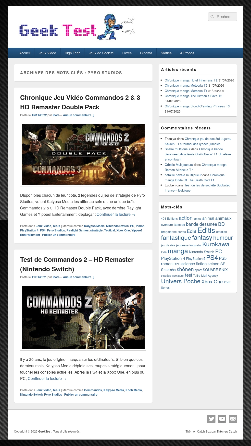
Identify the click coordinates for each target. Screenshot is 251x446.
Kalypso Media (94, 226)
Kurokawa (215, 243)
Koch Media (134, 390)
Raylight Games (77, 230)
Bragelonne (169, 232)
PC (132, 226)
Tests (56, 226)
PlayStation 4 (29, 230)
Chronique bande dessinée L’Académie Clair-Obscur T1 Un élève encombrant (198, 154)
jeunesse (182, 245)
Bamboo (179, 224)
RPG (177, 264)
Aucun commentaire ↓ (78, 115)
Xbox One (123, 230)
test (188, 275)
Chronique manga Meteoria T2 (186, 85)
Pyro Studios (56, 230)
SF (222, 263)
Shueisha (168, 269)
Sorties (166, 52)
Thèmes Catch (227, 431)
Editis (206, 230)
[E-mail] (233, 419)
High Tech (72, 52)
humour (223, 237)
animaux (223, 218)
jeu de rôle (168, 245)
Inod (56, 115)
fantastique (176, 237)
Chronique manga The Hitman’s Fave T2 (193, 95)
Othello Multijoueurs (179, 164)
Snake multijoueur (177, 149)
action (186, 217)
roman (167, 263)
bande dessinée (201, 224)
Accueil (24, 52)
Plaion (140, 226)
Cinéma (146, 52)
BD (221, 223)
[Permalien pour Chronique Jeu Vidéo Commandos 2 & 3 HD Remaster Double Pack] (83, 189)
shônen (185, 269)
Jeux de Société (101, 52)
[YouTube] (222, 419)
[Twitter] (211, 419)
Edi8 (191, 231)
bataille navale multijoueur (183, 174)
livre (164, 252)
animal (208, 218)
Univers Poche (181, 280)
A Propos (187, 52)
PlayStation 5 (195, 258)
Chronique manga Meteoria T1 (186, 90)
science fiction (194, 263)
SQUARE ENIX (215, 269)
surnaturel (178, 275)
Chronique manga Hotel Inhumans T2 (191, 80)
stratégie (96, 230)
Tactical (109, 230)
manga (178, 250)
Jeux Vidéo (47, 52)
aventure (167, 224)
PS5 (222, 258)
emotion (221, 231)
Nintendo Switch (117, 226)
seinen (213, 263)
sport (198, 269)
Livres (127, 52)
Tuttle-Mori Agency (205, 275)
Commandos (93, 390)
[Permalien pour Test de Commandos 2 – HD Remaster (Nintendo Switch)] (83, 353)
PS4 (43, 230)
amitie (197, 218)
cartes (182, 232)
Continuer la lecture (116, 214)
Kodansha (195, 245)
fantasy (202, 236)
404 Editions (169, 218)
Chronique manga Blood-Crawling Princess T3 (197, 106)
